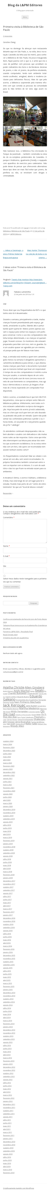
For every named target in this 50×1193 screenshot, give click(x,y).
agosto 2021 (7, 778)
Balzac (32, 691)
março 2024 (7, 744)
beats (39, 690)
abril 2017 (7, 906)
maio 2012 (7, 1089)
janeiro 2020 (8, 806)
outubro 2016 (8, 924)
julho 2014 (7, 1008)
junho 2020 (7, 797)
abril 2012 (7, 1092)
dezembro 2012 (9, 1067)
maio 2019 (7, 831)
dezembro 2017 (9, 881)
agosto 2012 (7, 1079)
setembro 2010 (9, 1151)
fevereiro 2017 (8, 912)
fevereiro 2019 (8, 840)
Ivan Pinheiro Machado (27, 702)
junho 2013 (7, 1048)
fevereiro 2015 (8, 986)
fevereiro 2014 (8, 1024)
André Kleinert (8, 691)
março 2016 (7, 946)
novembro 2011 (9, 1107)
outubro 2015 (8, 961)
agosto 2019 (7, 822)
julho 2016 (7, 934)
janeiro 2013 (8, 1064)
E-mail (6, 556)
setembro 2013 (9, 1039)
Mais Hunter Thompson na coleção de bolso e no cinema (36, 254)
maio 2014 (7, 1014)
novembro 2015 (9, 958)
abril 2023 (7, 760)
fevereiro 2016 (8, 949)
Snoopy (11, 721)
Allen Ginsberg (34, 687)
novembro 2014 (9, 996)
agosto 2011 (7, 1117)
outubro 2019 (8, 816)
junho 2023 (7, 753)
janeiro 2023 (8, 769)
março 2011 (7, 1132)
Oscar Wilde (36, 714)
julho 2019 (7, 825)
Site (4, 566)
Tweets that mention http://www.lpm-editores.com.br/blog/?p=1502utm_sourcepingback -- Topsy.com (25, 282)
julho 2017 (7, 896)
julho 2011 (7, 1120)
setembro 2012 (9, 1076)
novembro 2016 (9, 921)
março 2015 (7, 983)
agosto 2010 (7, 1154)
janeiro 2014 (8, 1027)
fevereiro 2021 (8, 788)
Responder (7, 493)
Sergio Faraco (12, 719)
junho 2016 (7, 937)
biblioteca (7, 231)
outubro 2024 (8, 741)
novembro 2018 (9, 847)
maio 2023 (7, 757)
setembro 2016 (9, 927)
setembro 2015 (9, 965)
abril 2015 (7, 980)
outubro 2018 (8, 850)
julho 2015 (7, 971)
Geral (26, 228)
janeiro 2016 (8, 952)
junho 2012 (7, 1086)
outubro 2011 (8, 1110)
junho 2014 (7, 1011)
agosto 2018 (7, 856)
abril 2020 (7, 800)
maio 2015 (7, 977)
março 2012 (7, 1095)
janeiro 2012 (8, 1101)
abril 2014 (7, 1017)
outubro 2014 (8, 999)
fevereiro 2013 (8, 1061)
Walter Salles (31, 723)
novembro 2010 (9, 1145)
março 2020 (7, 803)
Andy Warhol (22, 690)
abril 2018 (7, 868)
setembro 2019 (9, 819)
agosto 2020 (7, 794)
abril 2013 (7, 1055)
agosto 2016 (7, 930)
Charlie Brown (32, 693)
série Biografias (23, 721)
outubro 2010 (8, 1148)
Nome (6, 546)
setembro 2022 (9, 775)
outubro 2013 (8, 1036)
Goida (11, 702)
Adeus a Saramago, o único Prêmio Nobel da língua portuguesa (13, 254)
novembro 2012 (9, 1070)
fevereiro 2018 (8, 875)
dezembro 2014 (9, 992)
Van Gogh (11, 724)
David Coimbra (11, 697)
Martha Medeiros (29, 708)
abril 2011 (7, 1129)
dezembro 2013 (9, 1030)
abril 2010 (7, 1166)
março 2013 (7, 1058)
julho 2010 (7, 1157)
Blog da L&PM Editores (25, 5)
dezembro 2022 (9, 772)
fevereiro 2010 (8, 1173)
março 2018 (7, 871)
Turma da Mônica (37, 722)
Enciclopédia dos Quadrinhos (27, 700)
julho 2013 (7, 1045)
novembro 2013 (9, 1033)
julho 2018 (7, 859)
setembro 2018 (9, 853)
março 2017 (7, 909)
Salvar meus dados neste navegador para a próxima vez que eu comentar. (24, 580)
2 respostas (7, 36)
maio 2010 (7, 1163)
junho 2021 (7, 781)
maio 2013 (7, 1051)
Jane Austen (31, 705)
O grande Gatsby (34, 712)
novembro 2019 (9, 812)
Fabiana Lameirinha (22, 291)
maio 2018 (7, 865)
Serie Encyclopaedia (25, 719)
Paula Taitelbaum (27, 717)
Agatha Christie (13, 687)
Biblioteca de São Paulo (20, 231)
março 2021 (7, 785)
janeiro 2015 (8, 989)
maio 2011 (7, 1126)
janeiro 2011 (8, 1138)
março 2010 (7, 1169)
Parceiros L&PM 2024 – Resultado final (18, 631)
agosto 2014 (7, 1005)
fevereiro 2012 (8, 1098)
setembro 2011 (9, 1114)
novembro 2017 (9, 884)
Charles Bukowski (17, 693)
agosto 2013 (7, 1042)
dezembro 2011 (9, 1104)
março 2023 (7, 763)
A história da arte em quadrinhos (16, 638)
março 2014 (7, 1020)
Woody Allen (17, 726)
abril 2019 (7, 834)
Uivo (4, 724)
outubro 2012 (8, 1073)
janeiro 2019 (8, 843)
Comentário (8, 517)
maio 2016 (7, 940)
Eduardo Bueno (23, 697)
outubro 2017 (8, 887)
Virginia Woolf (20, 724)
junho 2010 (7, 1160)
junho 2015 (7, 974)
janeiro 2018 (8, 878)
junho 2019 (7, 828)
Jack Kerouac (14, 705)
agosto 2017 (7, 893)
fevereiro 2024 (8, 747)
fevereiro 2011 (8, 1135)
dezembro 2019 (9, 809)
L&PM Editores (15, 234)
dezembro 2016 (9, 918)
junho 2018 (7, 862)
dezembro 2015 (9, 955)
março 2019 (7, 837)
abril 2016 (7, 943)
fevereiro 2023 (8, 766)
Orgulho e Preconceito (23, 715)
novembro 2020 (9, 791)
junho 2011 (7, 1123)
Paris (19, 717)
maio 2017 (7, 902)
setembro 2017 (9, 890)
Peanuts (39, 716)
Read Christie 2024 (10, 634)
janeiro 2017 (8, 915)
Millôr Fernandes (19, 711)
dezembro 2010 (9, 1141)
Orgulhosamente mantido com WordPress (18, 1188)
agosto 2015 (7, 968)
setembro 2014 (9, 1002)
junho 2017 (7, 899)
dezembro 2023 (9, 750)
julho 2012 (7, 1083)
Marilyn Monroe (13, 709)
